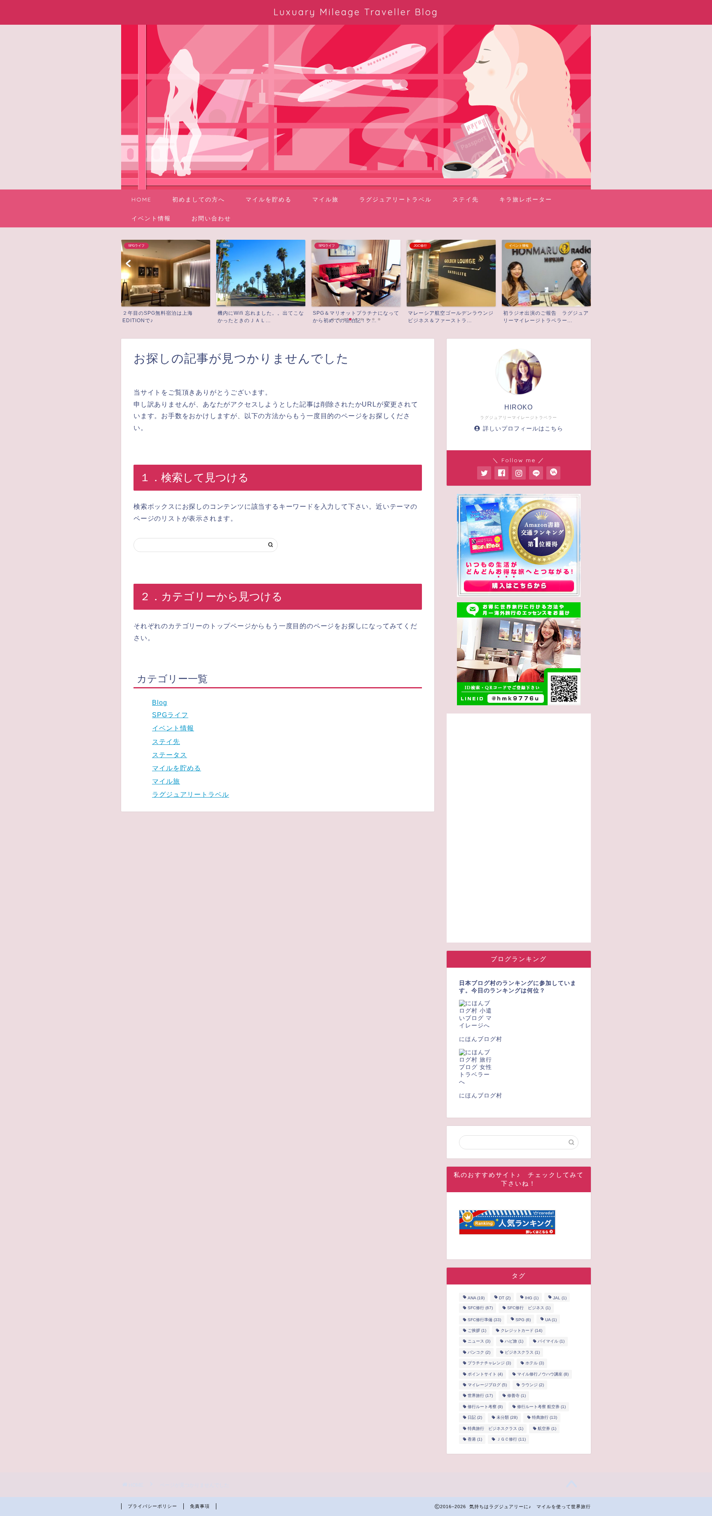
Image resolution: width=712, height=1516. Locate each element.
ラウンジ (532, 1385)
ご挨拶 (477, 1330)
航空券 (547, 1428)
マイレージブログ (487, 1385)
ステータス (169, 754)
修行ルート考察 (485, 1406)
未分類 (507, 1417)
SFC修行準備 (484, 1319)
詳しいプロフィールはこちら (523, 429)
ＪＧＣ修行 (511, 1439)
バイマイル (551, 1341)
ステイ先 (465, 199)
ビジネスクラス (522, 1352)
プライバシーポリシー (152, 1506)
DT (505, 1298)
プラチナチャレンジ (489, 1363)
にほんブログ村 (480, 1039)
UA (551, 1319)
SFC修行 (480, 1308)
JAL (560, 1298)
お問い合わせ (211, 218)
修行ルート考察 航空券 (541, 1406)
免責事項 (200, 1506)
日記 (475, 1417)
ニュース (479, 1341)
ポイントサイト (485, 1374)
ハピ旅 (514, 1341)
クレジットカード (521, 1330)
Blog (159, 702)
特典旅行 (544, 1417)
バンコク (479, 1352)
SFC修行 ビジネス (528, 1308)
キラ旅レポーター (525, 199)
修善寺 (516, 1396)
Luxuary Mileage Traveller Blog (356, 11)
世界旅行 (480, 1396)
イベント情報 (151, 218)
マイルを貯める (269, 199)
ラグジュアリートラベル (395, 199)
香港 (475, 1439)
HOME (141, 199)
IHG (532, 1298)
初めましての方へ (198, 199)
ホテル (534, 1363)
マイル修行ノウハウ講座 (543, 1374)
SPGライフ (170, 714)
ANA (476, 1298)
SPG (523, 1319)
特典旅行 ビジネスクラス (495, 1428)
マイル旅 (325, 199)
